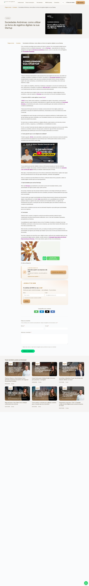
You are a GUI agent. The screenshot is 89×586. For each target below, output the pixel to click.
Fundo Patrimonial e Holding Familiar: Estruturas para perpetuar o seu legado (43, 378)
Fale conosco (80, 2)
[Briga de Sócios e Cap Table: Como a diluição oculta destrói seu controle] (17, 393)
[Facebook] (52, 311)
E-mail (47, 326)
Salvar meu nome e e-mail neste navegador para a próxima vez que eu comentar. (39, 346)
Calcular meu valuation (57, 272)
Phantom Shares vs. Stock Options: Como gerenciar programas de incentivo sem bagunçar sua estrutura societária (16, 379)
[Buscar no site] (63, 2)
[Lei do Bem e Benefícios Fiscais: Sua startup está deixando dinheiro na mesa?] (71, 369)
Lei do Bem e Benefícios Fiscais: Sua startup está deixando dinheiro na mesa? (71, 378)
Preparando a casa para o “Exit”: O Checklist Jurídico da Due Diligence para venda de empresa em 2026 (71, 404)
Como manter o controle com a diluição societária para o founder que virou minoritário (44, 403)
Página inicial (8, 7)
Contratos (15, 7)
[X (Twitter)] (47, 311)
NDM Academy (48, 2)
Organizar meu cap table (33, 276)
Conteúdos (57, 2)
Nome (23, 326)
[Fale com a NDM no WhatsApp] (86, 583)
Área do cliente (70, 2)
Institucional (21, 2)
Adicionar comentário (26, 332)
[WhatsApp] (36, 311)
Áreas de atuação (30, 2)
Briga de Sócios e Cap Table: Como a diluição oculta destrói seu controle (16, 403)
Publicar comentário (28, 351)
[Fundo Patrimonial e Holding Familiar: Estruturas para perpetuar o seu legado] (44, 369)
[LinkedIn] (42, 311)
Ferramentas (40, 2)
